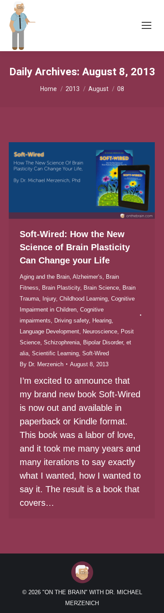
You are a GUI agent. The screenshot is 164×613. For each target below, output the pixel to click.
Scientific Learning (55, 353)
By (41, 364)
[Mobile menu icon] (146, 25)
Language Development (49, 331)
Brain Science (101, 287)
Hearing (102, 320)
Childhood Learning (83, 298)
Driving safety (71, 320)
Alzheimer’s (87, 276)
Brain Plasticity (61, 287)
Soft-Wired (95, 353)
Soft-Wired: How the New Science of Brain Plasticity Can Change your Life (75, 247)
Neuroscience (100, 331)
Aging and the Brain (45, 276)
